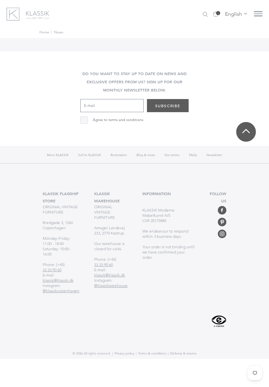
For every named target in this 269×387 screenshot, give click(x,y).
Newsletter (214, 155)
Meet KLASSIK (58, 155)
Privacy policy (124, 353)
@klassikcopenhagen (61, 290)
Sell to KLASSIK (89, 155)
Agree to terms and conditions (118, 120)
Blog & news (145, 155)
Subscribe (167, 105)
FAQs (193, 155)
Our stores (171, 155)
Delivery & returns (183, 353)
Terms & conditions (151, 353)
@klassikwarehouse (111, 285)
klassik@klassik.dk (58, 280)
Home (44, 32)
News (58, 32)
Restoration (119, 155)
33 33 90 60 (52, 269)
